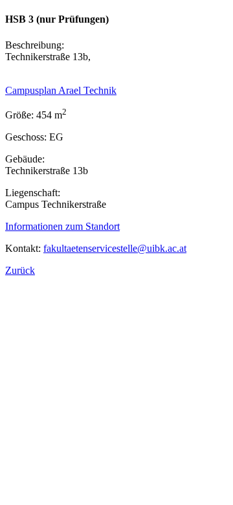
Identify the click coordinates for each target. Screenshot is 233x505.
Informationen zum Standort (62, 226)
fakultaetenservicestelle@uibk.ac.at (114, 248)
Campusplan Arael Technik (60, 90)
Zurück (20, 270)
